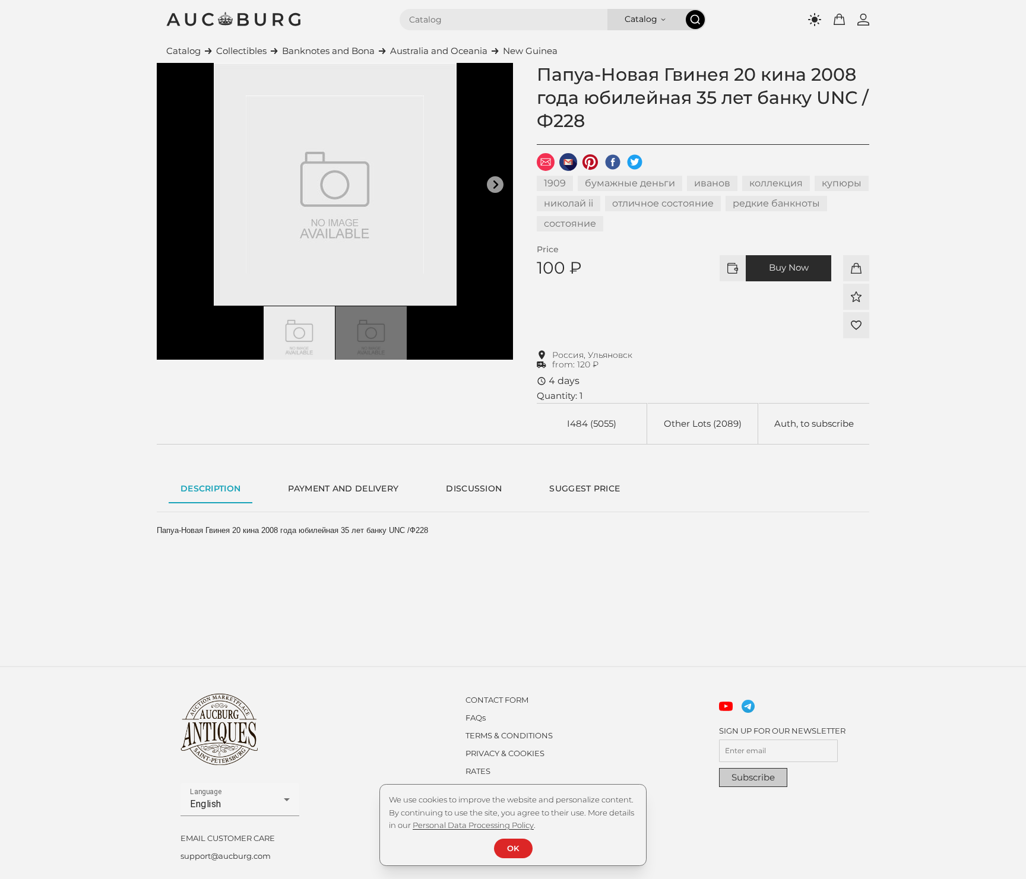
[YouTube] (726, 706)
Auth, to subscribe (814, 423)
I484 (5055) (591, 423)
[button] (495, 184)
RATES (478, 771)
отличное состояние (663, 203)
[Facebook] (613, 162)
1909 (555, 183)
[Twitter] (635, 162)
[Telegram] (748, 706)
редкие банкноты (776, 203)
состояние (570, 223)
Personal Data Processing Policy (473, 825)
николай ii (568, 203)
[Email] (546, 162)
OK (513, 848)
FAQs (476, 717)
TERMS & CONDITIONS (509, 735)
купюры (842, 183)
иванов (712, 183)
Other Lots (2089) (703, 423)
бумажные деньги (630, 183)
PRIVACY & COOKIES (505, 753)
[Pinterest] (590, 162)
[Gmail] (568, 162)
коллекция (776, 183)
